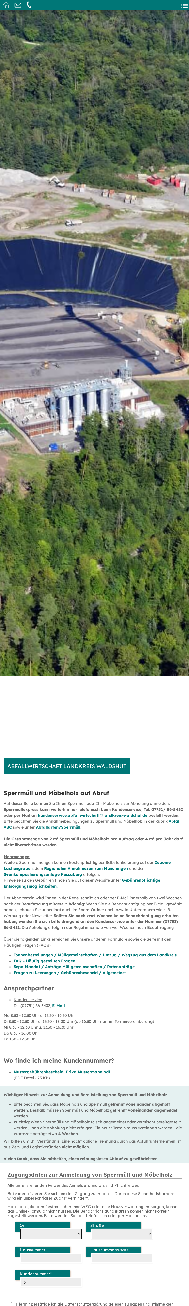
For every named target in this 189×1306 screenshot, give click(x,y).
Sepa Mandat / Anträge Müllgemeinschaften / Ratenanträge (74, 966)
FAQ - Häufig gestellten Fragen (44, 960)
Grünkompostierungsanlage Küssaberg (43, 874)
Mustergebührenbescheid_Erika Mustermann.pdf (62, 1071)
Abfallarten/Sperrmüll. (58, 827)
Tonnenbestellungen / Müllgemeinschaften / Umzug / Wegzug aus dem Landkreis (95, 954)
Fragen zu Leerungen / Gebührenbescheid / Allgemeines (70, 972)
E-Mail (58, 1005)
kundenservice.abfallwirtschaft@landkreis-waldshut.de (92, 815)
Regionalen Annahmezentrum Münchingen (86, 868)
